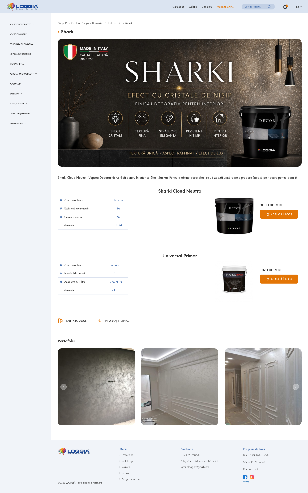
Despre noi (128, 455)
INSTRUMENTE (17, 123)
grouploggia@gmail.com (195, 467)
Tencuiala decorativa (22, 44)
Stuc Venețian (17, 64)
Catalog (75, 23)
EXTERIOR (14, 93)
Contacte (207, 6)
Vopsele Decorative (20, 24)
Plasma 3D (15, 83)
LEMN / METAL (17, 103)
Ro (297, 6)
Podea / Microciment (22, 73)
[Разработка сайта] (246, 482)
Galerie (193, 6)
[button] (63, 387)
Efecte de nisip (114, 23)
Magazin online (225, 6)
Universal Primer (180, 256)
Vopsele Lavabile (18, 34)
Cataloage (178, 6)
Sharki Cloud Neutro (179, 191)
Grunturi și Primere (20, 113)
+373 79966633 (190, 455)
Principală (62, 23)
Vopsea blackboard (20, 53)
